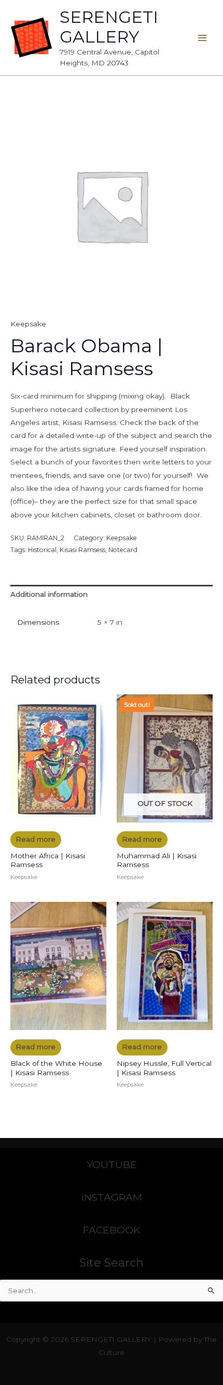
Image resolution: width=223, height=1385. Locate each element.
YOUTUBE (112, 1164)
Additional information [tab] (49, 594)
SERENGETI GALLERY (109, 27)
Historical (42, 550)
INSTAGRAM (111, 1197)
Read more (35, 839)
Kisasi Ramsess (82, 550)
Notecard (122, 550)
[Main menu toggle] (202, 38)
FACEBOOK (111, 1230)
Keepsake (28, 324)
